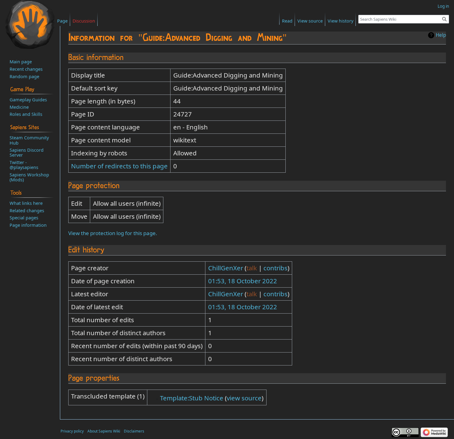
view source (244, 398)
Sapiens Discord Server (27, 152)
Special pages (24, 217)
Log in (443, 6)
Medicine (19, 107)
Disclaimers (134, 431)
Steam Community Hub (29, 140)
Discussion (84, 21)
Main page (21, 61)
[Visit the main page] (30, 24)
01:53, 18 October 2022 (242, 280)
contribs (275, 268)
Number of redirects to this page (119, 166)
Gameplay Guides (28, 99)
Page (62, 21)
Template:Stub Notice (191, 398)
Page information (28, 225)
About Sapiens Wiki (103, 431)
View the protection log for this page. (112, 233)
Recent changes (26, 69)
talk (251, 268)
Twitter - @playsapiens (24, 164)
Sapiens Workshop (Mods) (29, 177)
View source (310, 21)
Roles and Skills (26, 114)
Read (287, 21)
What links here (26, 203)
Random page (24, 76)
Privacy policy (72, 431)
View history (340, 21)
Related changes (27, 210)
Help (441, 35)
